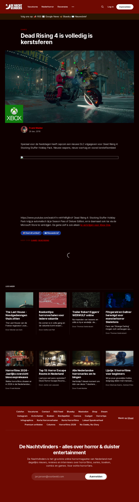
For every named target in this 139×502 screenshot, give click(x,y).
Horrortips (101, 416)
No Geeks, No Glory (89, 424)
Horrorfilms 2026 (67, 424)
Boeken (50, 416)
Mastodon (83, 411)
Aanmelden (125, 7)
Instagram (22, 416)
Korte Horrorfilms (70, 420)
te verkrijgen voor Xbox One (95, 225)
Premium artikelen (34, 424)
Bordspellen (64, 416)
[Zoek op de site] (102, 7)
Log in (111, 6)
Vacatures (33, 6)
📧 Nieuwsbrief (52, 233)
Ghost (130, 418)
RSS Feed (58, 411)
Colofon (20, 411)
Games (24, 29)
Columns (51, 424)
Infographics (27, 420)
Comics (77, 416)
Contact (46, 411)
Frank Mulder (36, 128)
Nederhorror (48, 6)
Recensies (63, 6)
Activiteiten (37, 416)
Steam (104, 411)
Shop (94, 411)
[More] (73, 7)
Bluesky (71, 411)
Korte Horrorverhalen (47, 420)
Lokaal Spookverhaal (93, 420)
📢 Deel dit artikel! (31, 233)
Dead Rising (43, 240)
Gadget (88, 416)
